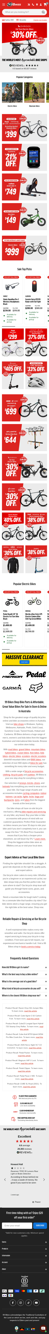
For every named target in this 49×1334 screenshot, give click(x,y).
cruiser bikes (23, 753)
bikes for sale (36, 763)
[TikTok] (28, 1303)
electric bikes (15, 756)
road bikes (13, 749)
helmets (6, 786)
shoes (37, 783)
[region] (24, 1180)
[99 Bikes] (24, 127)
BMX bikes (36, 760)
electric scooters (38, 756)
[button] (15, 51)
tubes (27, 800)
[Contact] (33, 5)
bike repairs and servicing (33, 812)
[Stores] (37, 5)
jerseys (23, 783)
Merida (28, 611)
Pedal (5, 611)
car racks (18, 797)
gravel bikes (24, 749)
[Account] (41, 5)
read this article (30, 1011)
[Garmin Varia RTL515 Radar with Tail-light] (34, 286)
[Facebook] (13, 1303)
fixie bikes (34, 753)
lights (25, 797)
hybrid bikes (10, 753)
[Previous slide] (11, 51)
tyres (17, 800)
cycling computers (31, 793)
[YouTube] (36, 1303)
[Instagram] (21, 1303)
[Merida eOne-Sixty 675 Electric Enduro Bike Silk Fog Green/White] (34, 601)
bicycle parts (17, 775)
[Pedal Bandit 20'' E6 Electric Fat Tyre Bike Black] (12, 601)
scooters (26, 756)
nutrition (31, 775)
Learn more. (40, 839)
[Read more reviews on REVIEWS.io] (24, 1153)
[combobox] (24, 12)
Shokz (5, 296)
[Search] (43, 12)
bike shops (19, 724)
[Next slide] (38, 51)
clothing (6, 775)
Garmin (28, 296)
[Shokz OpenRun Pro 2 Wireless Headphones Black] (12, 286)
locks (31, 797)
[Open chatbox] (43, 1328)
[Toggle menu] (3, 4)
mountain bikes (38, 749)
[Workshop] (29, 5)
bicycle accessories (33, 771)
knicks (30, 783)
